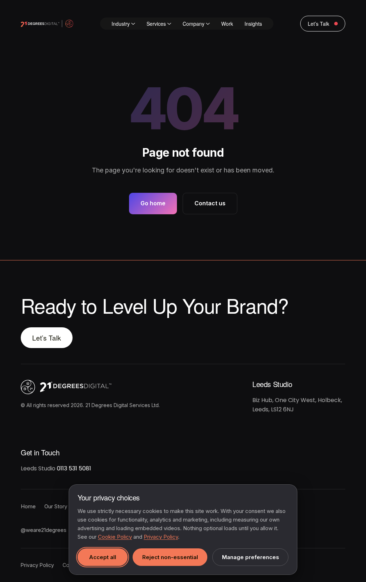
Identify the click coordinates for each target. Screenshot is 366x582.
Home (28, 506)
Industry (121, 23)
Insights (253, 23)
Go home (152, 203)
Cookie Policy (115, 536)
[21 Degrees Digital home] (47, 24)
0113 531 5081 (74, 468)
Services (156, 23)
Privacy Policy (37, 565)
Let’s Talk (46, 337)
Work (227, 23)
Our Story (55, 506)
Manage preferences (250, 557)
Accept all (102, 557)
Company (193, 23)
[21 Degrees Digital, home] (96, 387)
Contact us (210, 203)
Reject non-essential (170, 557)
